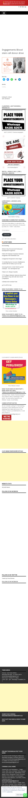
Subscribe (6, 235)
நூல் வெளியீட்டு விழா (7, 285)
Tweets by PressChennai (8, 578)
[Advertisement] (14, 32)
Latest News (7, 242)
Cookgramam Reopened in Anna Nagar (12, 258)
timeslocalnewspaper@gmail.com (10, 676)
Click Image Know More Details (12, 451)
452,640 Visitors (6, 487)
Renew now (6, 3)
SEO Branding (5, 245)
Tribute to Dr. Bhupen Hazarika (10, 272)
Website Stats (7, 484)
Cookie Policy (10, 791)
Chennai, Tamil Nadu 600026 (9, 673)
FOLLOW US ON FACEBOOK (10, 491)
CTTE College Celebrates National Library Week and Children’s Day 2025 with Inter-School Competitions (14, 276)
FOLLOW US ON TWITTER (9, 575)
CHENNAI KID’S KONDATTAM (9, 281)
